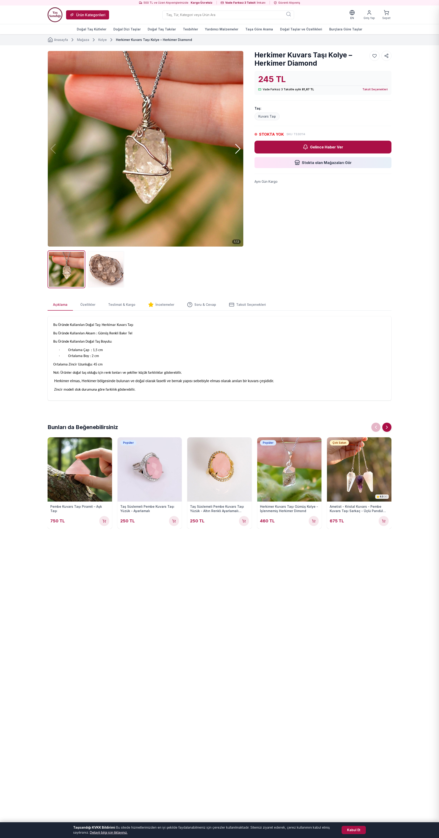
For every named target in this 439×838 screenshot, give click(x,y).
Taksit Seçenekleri (375, 89)
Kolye (102, 40)
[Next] (386, 427)
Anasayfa (61, 40)
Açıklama (60, 304)
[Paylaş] (386, 56)
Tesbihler (190, 29)
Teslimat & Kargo (121, 304)
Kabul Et (353, 830)
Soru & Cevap (205, 304)
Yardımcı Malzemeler (221, 29)
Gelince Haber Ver (326, 147)
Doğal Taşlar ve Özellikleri (301, 29)
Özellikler (87, 304)
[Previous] (375, 427)
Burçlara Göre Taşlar (345, 29)
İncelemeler (164, 304)
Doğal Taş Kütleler (91, 29)
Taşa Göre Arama (259, 29)
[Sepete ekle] (104, 521)
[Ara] (288, 14)
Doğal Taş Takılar (162, 29)
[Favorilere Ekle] (374, 56)
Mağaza (83, 40)
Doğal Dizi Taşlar (127, 29)
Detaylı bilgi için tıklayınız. (109, 832)
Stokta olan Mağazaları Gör (327, 162)
